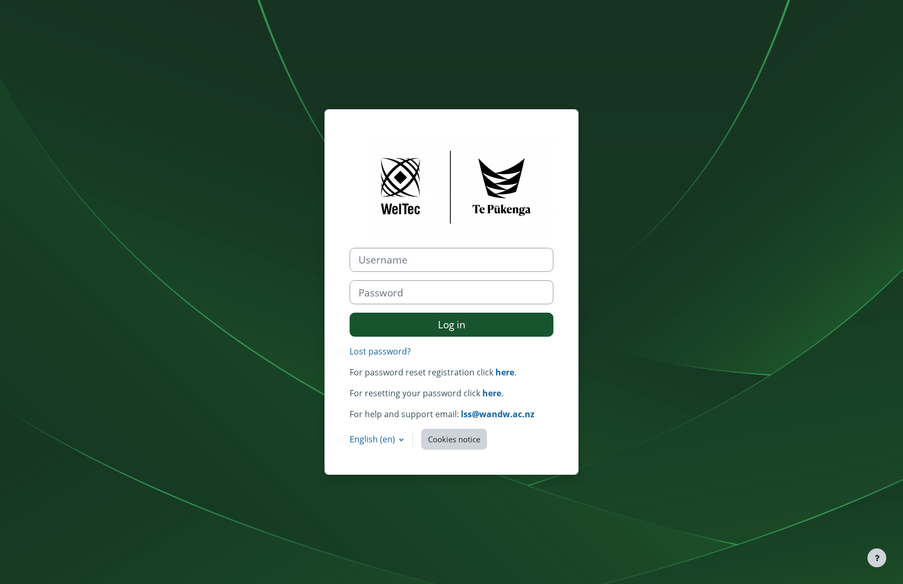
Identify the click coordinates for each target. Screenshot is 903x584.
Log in (452, 324)
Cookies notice (454, 439)
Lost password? (380, 351)
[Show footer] (876, 557)
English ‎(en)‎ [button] (373, 439)
